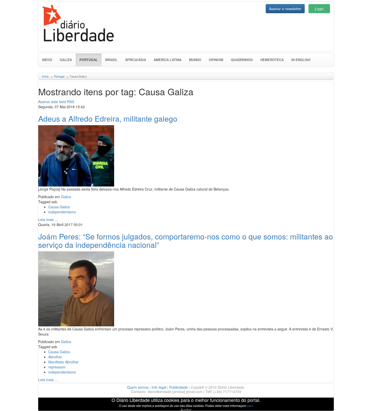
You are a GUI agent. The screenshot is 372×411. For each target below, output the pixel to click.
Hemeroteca (272, 59)
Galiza (66, 59)
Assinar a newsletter (285, 8)
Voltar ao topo (357, 400)
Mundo (195, 59)
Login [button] (319, 8)
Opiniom (216, 59)
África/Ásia (135, 59)
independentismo (62, 211)
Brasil (111, 59)
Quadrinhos (242, 59)
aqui (250, 405)
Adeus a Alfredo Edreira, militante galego (107, 118)
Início (47, 59)
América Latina (167, 59)
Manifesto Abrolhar (63, 361)
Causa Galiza (59, 206)
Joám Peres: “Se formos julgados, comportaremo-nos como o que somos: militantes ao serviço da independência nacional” (185, 240)
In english (300, 59)
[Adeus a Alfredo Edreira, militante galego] (76, 155)
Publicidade (178, 387)
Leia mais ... (48, 219)
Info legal (159, 387)
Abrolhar (55, 356)
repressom (57, 366)
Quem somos (138, 387)
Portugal (90, 59)
